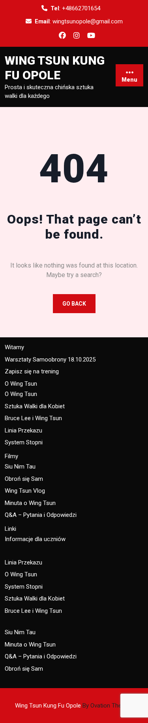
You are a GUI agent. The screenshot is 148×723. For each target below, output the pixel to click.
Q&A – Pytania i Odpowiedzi (41, 514)
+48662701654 (81, 8)
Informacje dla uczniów (35, 539)
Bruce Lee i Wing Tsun (33, 418)
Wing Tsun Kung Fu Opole (74, 705)
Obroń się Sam (24, 478)
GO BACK (74, 303)
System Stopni (24, 442)
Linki (10, 528)
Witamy (14, 347)
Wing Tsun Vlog (25, 490)
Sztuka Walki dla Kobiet (35, 406)
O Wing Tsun (21, 383)
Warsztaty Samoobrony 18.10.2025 (50, 359)
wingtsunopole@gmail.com (87, 21)
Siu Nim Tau (20, 466)
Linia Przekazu (23, 430)
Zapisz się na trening (32, 371)
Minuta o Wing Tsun (30, 503)
